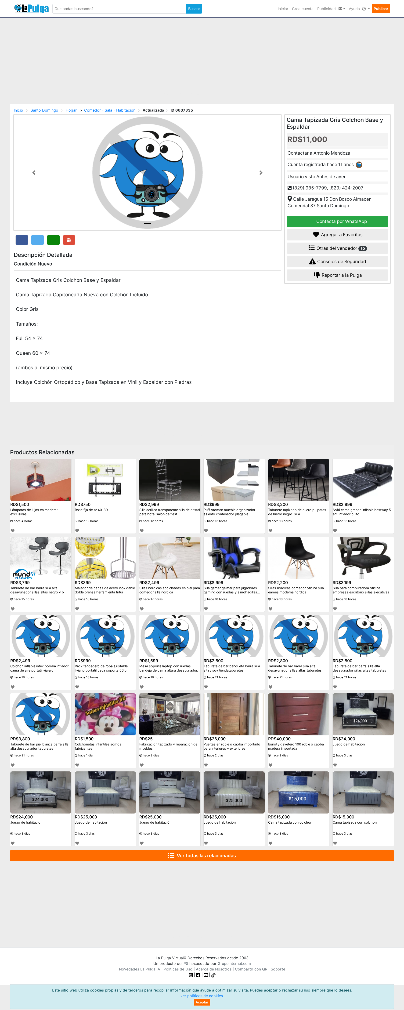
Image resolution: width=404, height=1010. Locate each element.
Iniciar (283, 8)
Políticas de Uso (178, 969)
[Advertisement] (202, 58)
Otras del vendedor (340, 248)
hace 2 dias (150, 755)
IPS (185, 963)
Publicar (381, 8)
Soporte (278, 969)
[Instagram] (191, 974)
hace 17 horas (152, 599)
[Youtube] (206, 974)
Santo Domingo (44, 110)
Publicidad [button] (327, 8)
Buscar (194, 8)
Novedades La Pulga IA (139, 969)
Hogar (71, 110)
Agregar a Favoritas (341, 234)
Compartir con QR (251, 969)
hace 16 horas (87, 599)
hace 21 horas (216, 677)
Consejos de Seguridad (341, 261)
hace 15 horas (23, 599)
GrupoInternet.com (234, 963)
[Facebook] (198, 974)
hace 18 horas (216, 599)
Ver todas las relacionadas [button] (205, 855)
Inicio (18, 110)
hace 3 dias (344, 755)
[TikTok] (213, 974)
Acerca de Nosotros (213, 969)
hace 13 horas (216, 521)
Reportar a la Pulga (341, 275)
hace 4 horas (22, 521)
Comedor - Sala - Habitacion (109, 110)
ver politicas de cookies (201, 995)
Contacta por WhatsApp (341, 221)
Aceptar (202, 1002)
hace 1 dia (85, 755)
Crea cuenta (303, 8)
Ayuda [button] (355, 8)
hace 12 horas (87, 521)
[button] (34, 172)
